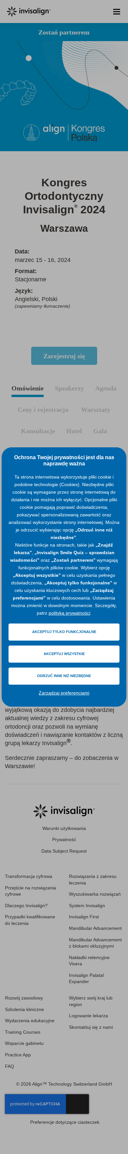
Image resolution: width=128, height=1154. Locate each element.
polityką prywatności (69, 613)
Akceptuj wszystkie (64, 654)
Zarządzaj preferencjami (64, 692)
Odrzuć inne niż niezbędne (64, 676)
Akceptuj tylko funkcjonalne (64, 632)
